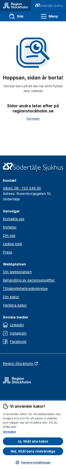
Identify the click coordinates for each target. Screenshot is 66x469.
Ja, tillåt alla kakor (33, 441)
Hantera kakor (15, 305)
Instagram (18, 333)
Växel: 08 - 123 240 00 (22, 188)
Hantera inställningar (36, 462)
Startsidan (33, 118)
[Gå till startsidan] (15, 5)
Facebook (18, 341)
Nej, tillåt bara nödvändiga (33, 451)
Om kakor (9, 432)
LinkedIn (17, 325)
